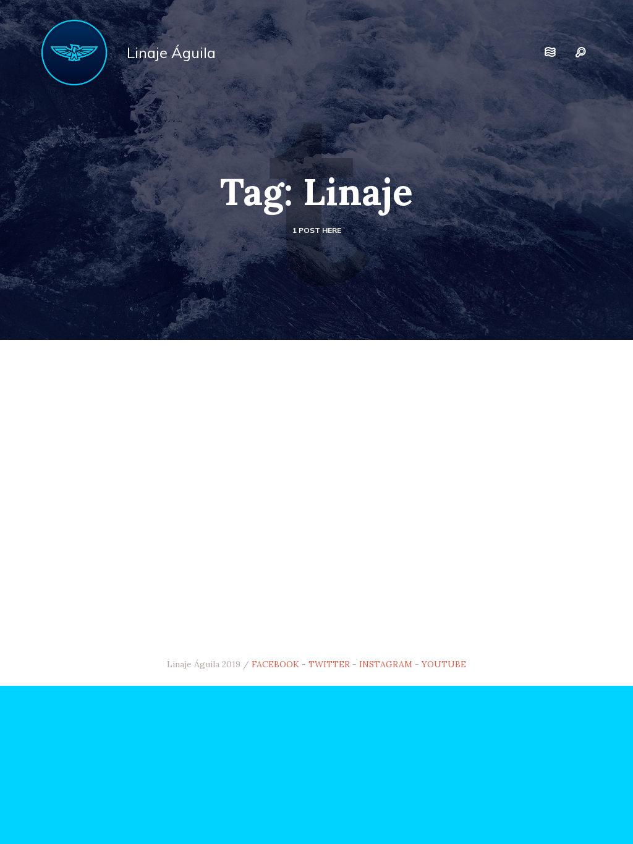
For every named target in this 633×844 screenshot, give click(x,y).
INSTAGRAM (385, 664)
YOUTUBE (444, 664)
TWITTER (329, 664)
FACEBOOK (275, 664)
